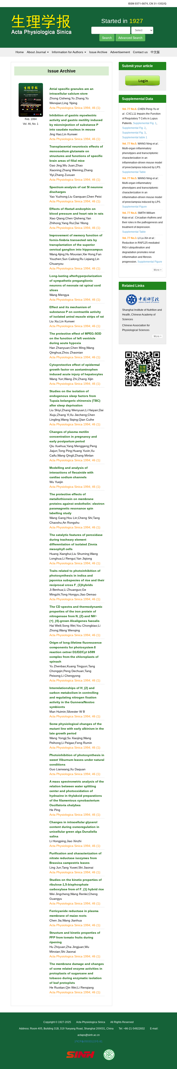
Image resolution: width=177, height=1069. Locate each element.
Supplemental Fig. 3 (134, 132)
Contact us (140, 52)
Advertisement (120, 52)
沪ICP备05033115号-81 (88, 1041)
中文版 (155, 52)
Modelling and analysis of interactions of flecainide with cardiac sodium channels (71, 472)
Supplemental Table (134, 172)
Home (20, 52)
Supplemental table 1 (134, 137)
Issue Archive (98, 52)
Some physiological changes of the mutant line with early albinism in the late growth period (76, 728)
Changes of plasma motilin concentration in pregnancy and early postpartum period (73, 436)
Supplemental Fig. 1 (144, 123)
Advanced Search (130, 37)
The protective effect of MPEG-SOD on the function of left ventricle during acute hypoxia (75, 338)
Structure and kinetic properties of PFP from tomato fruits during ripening (74, 937)
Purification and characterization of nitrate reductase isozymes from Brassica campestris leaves (75, 858)
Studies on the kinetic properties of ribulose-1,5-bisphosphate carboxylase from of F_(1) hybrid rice (76, 884)
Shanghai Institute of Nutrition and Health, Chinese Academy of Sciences (142, 314)
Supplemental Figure (134, 206)
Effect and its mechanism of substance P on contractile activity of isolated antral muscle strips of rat (76, 311)
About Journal (37, 52)
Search (107, 37)
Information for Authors (68, 52)
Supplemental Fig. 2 (134, 127)
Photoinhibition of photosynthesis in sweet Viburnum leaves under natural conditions (76, 759)
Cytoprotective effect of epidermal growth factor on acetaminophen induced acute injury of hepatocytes (76, 369)
